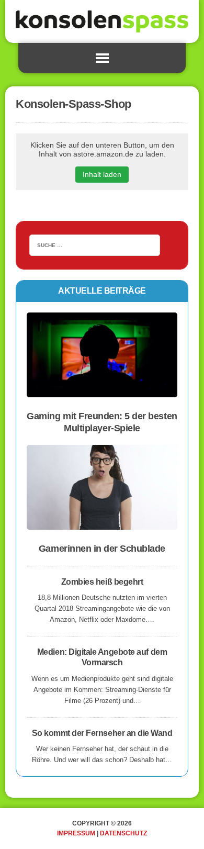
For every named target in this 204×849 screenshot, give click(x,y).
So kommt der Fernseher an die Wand (102, 733)
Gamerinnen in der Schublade (102, 548)
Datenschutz (123, 833)
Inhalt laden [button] (102, 174)
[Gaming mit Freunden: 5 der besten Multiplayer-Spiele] (102, 390)
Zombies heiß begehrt (102, 581)
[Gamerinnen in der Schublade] (102, 523)
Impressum (76, 833)
